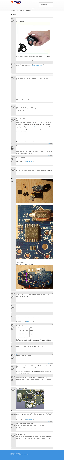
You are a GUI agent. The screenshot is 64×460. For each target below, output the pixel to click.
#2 (52, 63)
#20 (52, 422)
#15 (52, 354)
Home (12, 10)
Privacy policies (11, 456)
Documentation (20, 10)
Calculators (24, 10)
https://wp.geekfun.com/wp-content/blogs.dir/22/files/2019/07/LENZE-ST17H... (24, 261)
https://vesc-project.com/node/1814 (33, 126)
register (49, 102)
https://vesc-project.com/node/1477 (29, 141)
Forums (31, 10)
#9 (52, 177)
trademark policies (24, 454)
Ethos (29, 10)
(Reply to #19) (16, 422)
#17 (52, 376)
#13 (52, 324)
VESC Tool (14, 10)
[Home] (16, 2)
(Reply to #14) (16, 354)
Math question (41, 5)
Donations (27, 10)
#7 (52, 156)
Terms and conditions (12, 455)
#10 (52, 293)
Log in (47, 102)
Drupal (19, 453)
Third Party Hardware (16, 12)
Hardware (17, 10)
